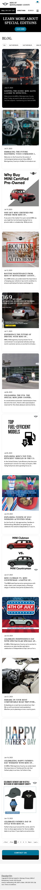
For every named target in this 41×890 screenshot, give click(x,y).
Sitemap (22, 878)
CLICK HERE (20, 29)
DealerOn (16, 878)
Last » (36, 842)
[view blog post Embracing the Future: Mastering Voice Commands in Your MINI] (20, 139)
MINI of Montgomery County (20, 4)
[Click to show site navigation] (37, 11)
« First (6, 842)
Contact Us (20, 853)
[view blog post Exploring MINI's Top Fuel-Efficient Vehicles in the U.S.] (20, 443)
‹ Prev (11, 842)
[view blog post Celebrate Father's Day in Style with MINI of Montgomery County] (20, 809)
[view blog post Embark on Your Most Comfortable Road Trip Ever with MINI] (20, 687)
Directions (21, 11)
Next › (30, 842)
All (4, 45)
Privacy (27, 878)
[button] (8, 10)
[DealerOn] (7, 876)
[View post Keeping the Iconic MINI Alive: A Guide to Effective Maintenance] (20, 78)
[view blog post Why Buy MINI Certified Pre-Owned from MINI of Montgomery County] (20, 200)
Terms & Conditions (10, 884)
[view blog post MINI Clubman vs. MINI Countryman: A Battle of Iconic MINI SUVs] (20, 565)
